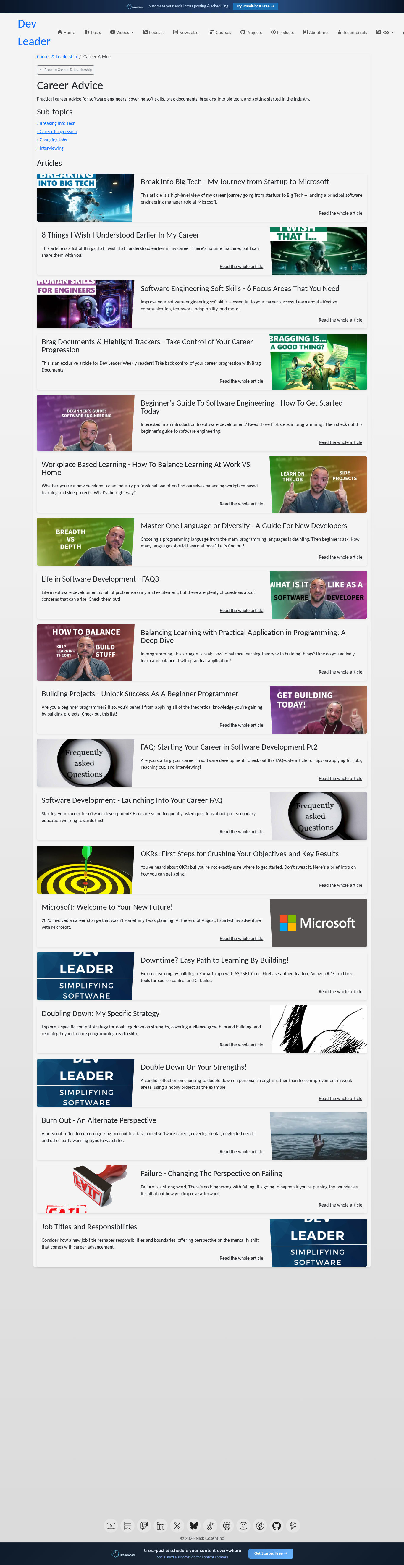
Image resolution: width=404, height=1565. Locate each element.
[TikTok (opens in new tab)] (210, 1526)
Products (285, 32)
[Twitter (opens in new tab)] (177, 1526)
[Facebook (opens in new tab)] (260, 1526)
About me (318, 32)
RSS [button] (385, 32)
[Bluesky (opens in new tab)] (194, 1526)
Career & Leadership (57, 57)
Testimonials (354, 32)
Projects (253, 32)
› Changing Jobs (52, 140)
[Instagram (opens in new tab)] (243, 1526)
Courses (223, 32)
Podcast (156, 32)
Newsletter (189, 32)
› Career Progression (57, 132)
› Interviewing (50, 148)
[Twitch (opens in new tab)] (144, 1526)
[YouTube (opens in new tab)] (111, 1526)
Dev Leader (34, 33)
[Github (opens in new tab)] (276, 1526)
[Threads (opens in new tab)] (227, 1526)
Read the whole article (340, 213)
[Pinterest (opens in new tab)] (293, 1526)
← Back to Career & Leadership (66, 70)
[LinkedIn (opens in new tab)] (160, 1526)
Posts (95, 32)
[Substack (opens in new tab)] (127, 1526)
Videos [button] (122, 32)
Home (68, 32)
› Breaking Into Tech (56, 123)
